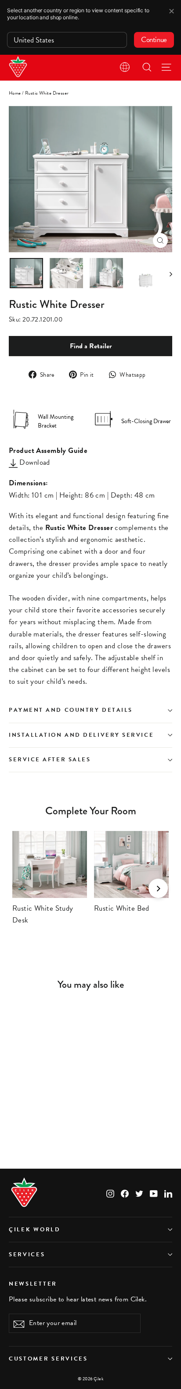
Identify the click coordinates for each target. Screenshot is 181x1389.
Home (15, 93)
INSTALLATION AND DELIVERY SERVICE (81, 735)
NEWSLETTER (33, 1283)
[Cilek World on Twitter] (139, 1192)
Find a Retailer (91, 346)
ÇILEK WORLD (35, 1229)
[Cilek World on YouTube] (154, 1192)
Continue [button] (154, 39)
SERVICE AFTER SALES (49, 759)
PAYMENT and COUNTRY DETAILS (72, 710)
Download (34, 462)
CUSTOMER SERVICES (48, 1358)
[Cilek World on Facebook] (125, 1192)
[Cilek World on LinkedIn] (168, 1192)
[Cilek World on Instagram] (110, 1192)
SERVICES (27, 1254)
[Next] (158, 888)
